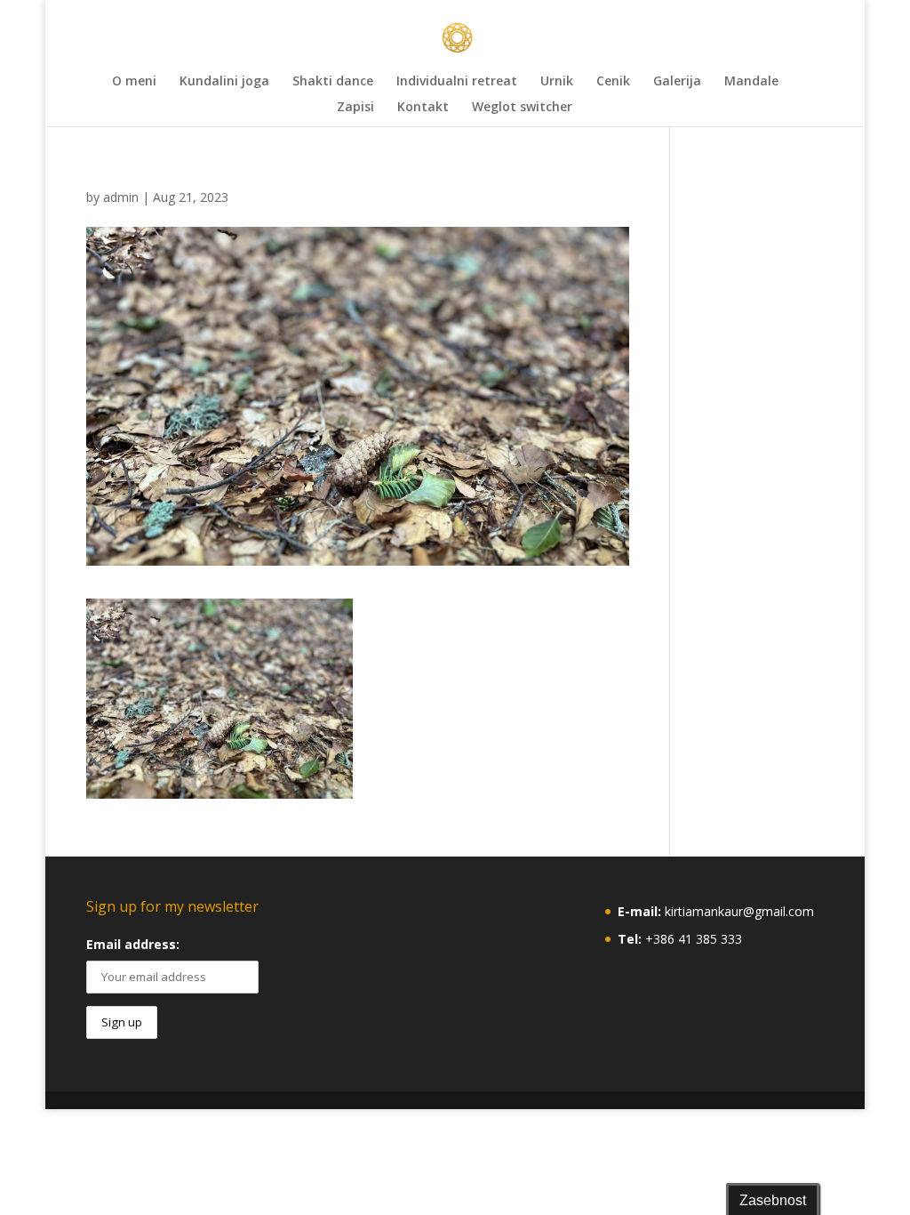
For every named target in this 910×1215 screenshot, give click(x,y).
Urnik (556, 82)
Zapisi (355, 108)
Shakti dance (332, 82)
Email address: (133, 944)
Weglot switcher (522, 108)
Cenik (613, 82)
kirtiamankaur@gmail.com (739, 911)
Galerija (677, 82)
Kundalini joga (224, 82)
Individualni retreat (456, 82)
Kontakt (423, 108)
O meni (134, 82)
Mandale (751, 82)
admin (121, 197)
